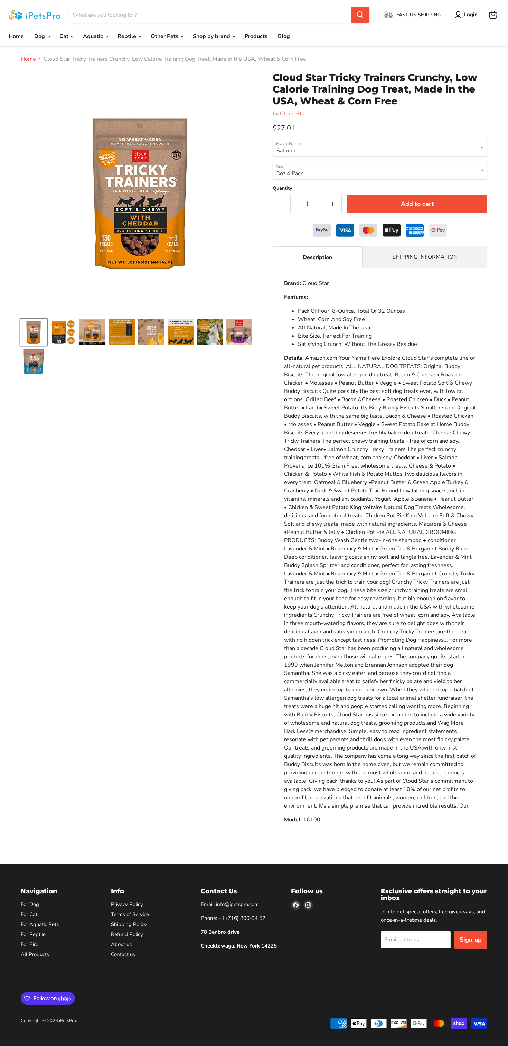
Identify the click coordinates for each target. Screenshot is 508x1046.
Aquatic (93, 36)
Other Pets (165, 36)
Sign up (471, 939)
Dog (40, 36)
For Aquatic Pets (40, 924)
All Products (35, 954)
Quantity (282, 188)
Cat (64, 36)
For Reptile (33, 934)
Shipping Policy (129, 924)
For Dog (30, 904)
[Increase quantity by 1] (333, 204)
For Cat (29, 914)
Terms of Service (130, 914)
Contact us (123, 954)
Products (256, 36)
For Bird (30, 944)
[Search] (360, 15)
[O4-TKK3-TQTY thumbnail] (33, 361)
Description (317, 257)
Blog (284, 36)
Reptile (127, 36)
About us (121, 944)
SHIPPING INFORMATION (425, 257)
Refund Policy (127, 934)
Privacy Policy (127, 904)
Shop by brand (212, 36)
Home (16, 36)
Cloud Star (293, 113)
